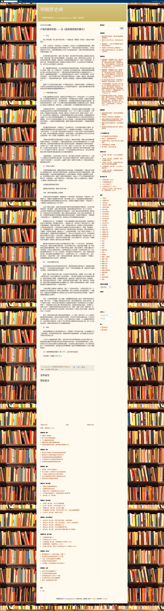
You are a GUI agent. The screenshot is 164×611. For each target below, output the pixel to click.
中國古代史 (105, 230)
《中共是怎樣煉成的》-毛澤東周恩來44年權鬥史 (56, 493)
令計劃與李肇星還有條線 (49, 573)
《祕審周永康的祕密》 (48, 489)
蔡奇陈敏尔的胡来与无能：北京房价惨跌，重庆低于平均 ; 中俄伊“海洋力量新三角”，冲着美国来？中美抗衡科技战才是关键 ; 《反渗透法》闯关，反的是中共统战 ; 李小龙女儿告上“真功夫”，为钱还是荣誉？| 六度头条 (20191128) (113, 100)
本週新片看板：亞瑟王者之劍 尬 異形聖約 (113, 141)
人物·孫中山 (105, 216)
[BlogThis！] (79, 367)
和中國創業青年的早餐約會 (110, 136)
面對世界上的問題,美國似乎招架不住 (53, 455)
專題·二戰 (104, 259)
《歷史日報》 (106, 207)
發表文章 (105, 315)
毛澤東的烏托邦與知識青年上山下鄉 (52, 556)
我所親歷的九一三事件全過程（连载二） (54, 554)
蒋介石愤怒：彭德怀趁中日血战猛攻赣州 (54, 472)
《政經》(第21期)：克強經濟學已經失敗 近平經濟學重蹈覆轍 (112, 163)
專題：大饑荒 (106, 257)
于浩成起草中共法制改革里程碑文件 (52, 459)
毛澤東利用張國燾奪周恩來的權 (51, 461)
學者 (103, 279)
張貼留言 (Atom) (49, 428)
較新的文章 (44, 425)
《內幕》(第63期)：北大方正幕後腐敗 (53, 503)
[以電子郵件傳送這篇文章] (77, 367)
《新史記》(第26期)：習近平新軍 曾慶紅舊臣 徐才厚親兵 (59, 529)
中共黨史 (104, 225)
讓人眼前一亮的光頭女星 (109, 147)
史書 (103, 243)
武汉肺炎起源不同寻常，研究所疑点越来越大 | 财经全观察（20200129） (112, 80)
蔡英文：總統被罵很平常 (109, 138)
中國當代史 (105, 236)
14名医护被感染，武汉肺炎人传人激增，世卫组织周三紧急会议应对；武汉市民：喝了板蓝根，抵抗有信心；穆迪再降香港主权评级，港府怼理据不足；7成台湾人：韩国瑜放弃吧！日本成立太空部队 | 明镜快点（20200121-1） (113, 88)
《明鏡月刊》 (106, 200)
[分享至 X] (81, 367)
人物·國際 (47, 369)
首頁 (67, 425)
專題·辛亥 (104, 268)
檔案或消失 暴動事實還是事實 (51, 442)
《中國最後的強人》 (48, 537)
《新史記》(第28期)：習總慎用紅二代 (53, 525)
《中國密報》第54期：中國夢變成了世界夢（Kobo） (57, 542)
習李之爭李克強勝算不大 (49, 571)
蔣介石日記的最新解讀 (48, 438)
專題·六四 (104, 261)
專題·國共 (104, 272)
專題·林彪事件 (106, 270)
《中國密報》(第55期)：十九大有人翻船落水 (112, 167)
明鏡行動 (104, 250)
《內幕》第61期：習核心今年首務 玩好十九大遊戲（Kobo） (59, 546)
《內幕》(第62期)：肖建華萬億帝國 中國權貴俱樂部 (112, 171)
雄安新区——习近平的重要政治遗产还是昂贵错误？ (112, 44)
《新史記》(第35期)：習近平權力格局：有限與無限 (57, 520)
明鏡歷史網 (51, 9)
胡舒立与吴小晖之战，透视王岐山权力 (112, 40)
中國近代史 (105, 232)
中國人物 (104, 227)
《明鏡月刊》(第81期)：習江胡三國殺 (53, 508)
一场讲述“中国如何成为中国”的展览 (52, 474)
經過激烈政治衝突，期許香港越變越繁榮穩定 (112, 37)
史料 (103, 241)
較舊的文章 (90, 425)
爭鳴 (103, 252)
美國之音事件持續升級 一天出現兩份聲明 (112, 123)
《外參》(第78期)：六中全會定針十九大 (53, 506)
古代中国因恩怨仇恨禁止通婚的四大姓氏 (54, 476)
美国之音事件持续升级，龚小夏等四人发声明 (112, 50)
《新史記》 (105, 203)
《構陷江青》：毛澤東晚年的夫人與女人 (53, 491)
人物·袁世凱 (105, 218)
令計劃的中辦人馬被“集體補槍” (51, 578)
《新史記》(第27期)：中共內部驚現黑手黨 (54, 527)
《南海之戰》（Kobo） (108, 180)
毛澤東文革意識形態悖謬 (49, 561)
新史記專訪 (105, 277)
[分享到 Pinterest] (84, 367)
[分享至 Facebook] (82, 367)
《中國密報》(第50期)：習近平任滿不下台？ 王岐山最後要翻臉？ (61, 510)
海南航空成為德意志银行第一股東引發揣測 (112, 127)
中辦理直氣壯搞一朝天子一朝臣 (51, 576)
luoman (94, 599)
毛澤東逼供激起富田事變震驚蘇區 (52, 457)
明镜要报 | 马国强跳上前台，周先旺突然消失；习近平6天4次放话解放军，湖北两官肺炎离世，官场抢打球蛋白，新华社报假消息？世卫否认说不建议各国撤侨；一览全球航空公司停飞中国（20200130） (112, 63)
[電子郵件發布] (73, 367)
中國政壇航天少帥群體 (108, 145)
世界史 (52, 369)
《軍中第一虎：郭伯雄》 (49, 495)
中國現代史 (105, 234)
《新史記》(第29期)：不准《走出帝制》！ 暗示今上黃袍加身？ (60, 522)
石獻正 (106, 330)
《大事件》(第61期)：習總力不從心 (52, 512)
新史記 (106, 327)
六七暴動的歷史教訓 (48, 440)
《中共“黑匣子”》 (107, 184)
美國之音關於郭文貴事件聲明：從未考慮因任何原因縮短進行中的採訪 (112, 120)
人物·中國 (104, 209)
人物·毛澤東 (105, 212)
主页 (43, 591)
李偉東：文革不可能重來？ (50, 469)
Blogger (105, 599)
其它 (103, 248)
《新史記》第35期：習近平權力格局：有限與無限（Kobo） (112, 189)
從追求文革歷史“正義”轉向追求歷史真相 (54, 452)
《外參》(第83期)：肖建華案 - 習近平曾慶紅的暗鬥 (112, 159)
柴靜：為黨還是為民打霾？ (50, 580)
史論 (56, 369)
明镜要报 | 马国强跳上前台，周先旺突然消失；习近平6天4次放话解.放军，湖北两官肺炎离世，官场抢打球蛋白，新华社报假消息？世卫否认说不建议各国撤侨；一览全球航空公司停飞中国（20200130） (112, 74)
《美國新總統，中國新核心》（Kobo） (53, 544)
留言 (103, 318)
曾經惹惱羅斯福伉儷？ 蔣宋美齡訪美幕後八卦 (55, 444)
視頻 (103, 275)
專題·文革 (104, 266)
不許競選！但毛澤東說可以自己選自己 (53, 563)
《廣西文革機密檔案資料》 (50, 486)
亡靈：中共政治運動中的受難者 (51, 559)
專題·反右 (104, 263)
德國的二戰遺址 (46, 436)
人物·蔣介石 (105, 223)
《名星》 (104, 198)
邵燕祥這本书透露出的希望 (50, 478)
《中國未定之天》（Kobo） (50, 539)
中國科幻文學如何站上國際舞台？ (112, 48)
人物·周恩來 (105, 214)
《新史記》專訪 (106, 205)
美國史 (104, 254)
